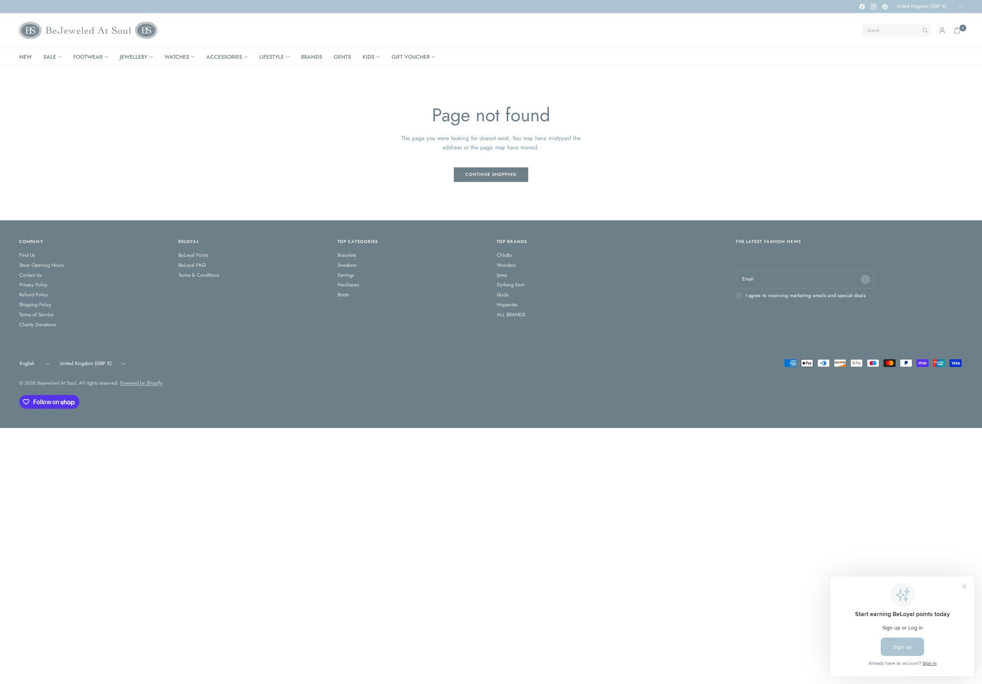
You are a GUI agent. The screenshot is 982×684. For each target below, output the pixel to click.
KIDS (368, 57)
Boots (343, 294)
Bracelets (347, 255)
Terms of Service (36, 314)
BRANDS (311, 57)
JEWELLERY (133, 57)
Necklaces (348, 284)
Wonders (506, 265)
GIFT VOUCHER (411, 57)
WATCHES (177, 57)
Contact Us (30, 275)
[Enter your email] (865, 279)
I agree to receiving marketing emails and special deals (805, 295)
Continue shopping (491, 174)
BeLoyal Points (193, 255)
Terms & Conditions (198, 275)
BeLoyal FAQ (192, 265)
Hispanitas (507, 304)
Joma (502, 275)
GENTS (342, 57)
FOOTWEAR (87, 57)
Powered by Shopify (141, 383)
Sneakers (347, 265)
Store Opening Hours (41, 265)
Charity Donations (37, 324)
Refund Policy (33, 294)
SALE (49, 57)
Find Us (27, 255)
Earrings (346, 275)
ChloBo (504, 255)
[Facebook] (862, 6)
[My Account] (942, 30)
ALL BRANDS (511, 314)
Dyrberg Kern (511, 284)
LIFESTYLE (271, 57)
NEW (25, 57)
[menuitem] (28, 57)
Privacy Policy (33, 284)
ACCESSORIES (224, 57)
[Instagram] (873, 6)
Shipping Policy (35, 304)
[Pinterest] (885, 6)
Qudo (503, 294)
